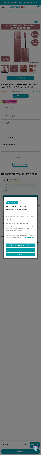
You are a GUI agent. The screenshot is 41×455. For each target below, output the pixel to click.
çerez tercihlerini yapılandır (20, 245)
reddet (21, 254)
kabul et (20, 250)
